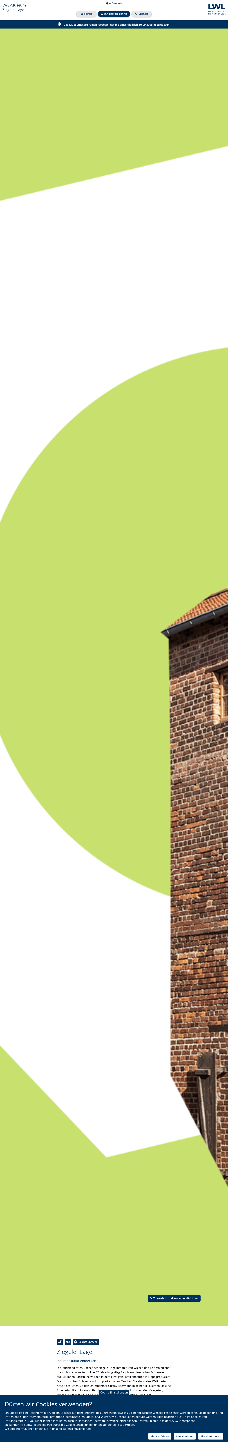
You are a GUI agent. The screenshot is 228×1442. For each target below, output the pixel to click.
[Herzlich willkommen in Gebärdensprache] (60, 1342)
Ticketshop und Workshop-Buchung (175, 1298)
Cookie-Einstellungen (114, 1392)
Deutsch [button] (114, 3)
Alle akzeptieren (210, 1436)
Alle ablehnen (185, 1436)
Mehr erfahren (159, 1436)
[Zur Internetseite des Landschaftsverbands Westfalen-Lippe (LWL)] (216, 9)
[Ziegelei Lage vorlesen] (68, 1342)
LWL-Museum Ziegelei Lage (14, 7)
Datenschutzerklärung (77, 1429)
